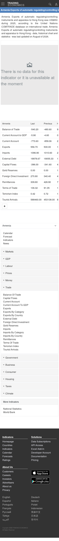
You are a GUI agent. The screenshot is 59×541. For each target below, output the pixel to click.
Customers (7, 471)
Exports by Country (13, 315)
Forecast (7, 236)
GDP (7, 258)
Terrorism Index (10, 193)
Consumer (10, 372)
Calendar (8, 233)
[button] (56, 4)
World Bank (9, 412)
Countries (7, 445)
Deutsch (35, 497)
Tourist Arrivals (9, 199)
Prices (8, 273)
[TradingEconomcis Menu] (4, 4)
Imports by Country (12, 335)
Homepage (8, 441)
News (6, 243)
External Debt (9, 158)
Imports (6, 152)
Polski (34, 504)
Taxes (7, 386)
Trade (7, 287)
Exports (6, 146)
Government (11, 357)
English (6, 497)
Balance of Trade (11, 129)
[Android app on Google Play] (40, 480)
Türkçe (5, 515)
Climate (8, 393)
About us (6, 486)
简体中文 (35, 512)
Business (9, 364)
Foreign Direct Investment (15, 176)
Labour (8, 266)
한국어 (34, 519)
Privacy (6, 490)
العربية (5, 519)
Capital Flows (9, 164)
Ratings (6, 460)
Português (7, 504)
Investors (7, 478)
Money (8, 280)
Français (6, 508)
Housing (9, 379)
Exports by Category (13, 311)
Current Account (10, 141)
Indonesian (37, 508)
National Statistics (12, 408)
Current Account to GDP (14, 135)
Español (6, 500)
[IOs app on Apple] (40, 473)
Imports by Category (13, 332)
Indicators (8, 240)
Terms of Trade (9, 187)
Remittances (8, 182)
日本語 (34, 515)
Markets (8, 251)
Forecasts (7, 456)
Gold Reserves (9, 170)
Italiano (35, 500)
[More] (4, 206)
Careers (6, 475)
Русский (6, 512)
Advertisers (8, 482)
